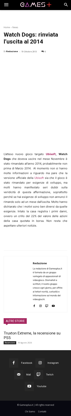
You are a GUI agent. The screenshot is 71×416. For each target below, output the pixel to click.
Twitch (50, 374)
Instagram (53, 362)
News (15, 27)
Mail (28, 374)
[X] (15, 61)
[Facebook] (7, 61)
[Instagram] (40, 305)
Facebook (26, 362)
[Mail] (18, 374)
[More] (49, 61)
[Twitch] (47, 305)
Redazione (12, 51)
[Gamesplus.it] (35, 5)
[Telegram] (40, 61)
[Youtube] (53, 305)
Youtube (41, 386)
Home (7, 27)
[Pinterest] (24, 61)
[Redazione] (18, 284)
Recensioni (10, 342)
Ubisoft (51, 154)
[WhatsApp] (32, 61)
